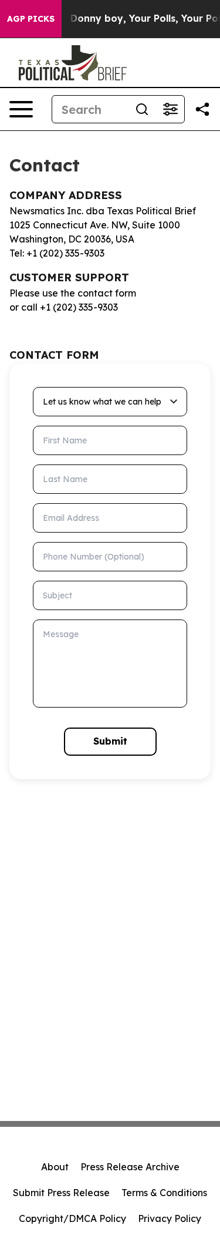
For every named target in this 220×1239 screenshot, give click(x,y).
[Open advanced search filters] (170, 109)
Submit (110, 741)
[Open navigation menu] (21, 109)
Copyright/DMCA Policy (72, 1218)
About (55, 1167)
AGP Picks (31, 19)
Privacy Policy (169, 1218)
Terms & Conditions (164, 1192)
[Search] (142, 109)
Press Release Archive (130, 1167)
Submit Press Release (61, 1192)
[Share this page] (202, 109)
